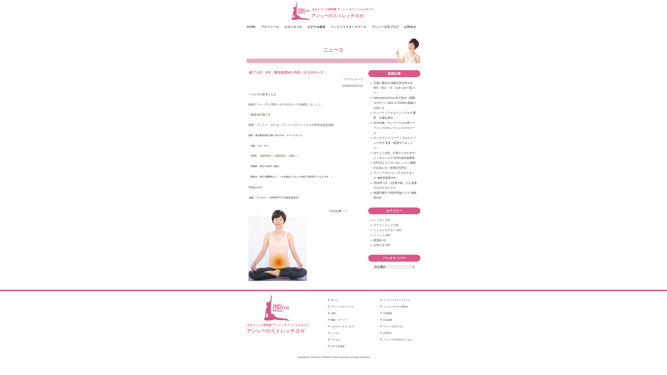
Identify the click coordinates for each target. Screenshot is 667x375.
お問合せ (410, 27)
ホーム (334, 300)
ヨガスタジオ (293, 27)
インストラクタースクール (349, 27)
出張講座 (387, 313)
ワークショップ (383, 225)
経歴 (333, 313)
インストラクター (384, 230)
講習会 (377, 240)
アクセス (335, 339)
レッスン (379, 220)
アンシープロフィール (342, 306)
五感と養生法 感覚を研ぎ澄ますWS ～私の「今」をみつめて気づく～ (394, 87)
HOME (251, 27)
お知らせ (379, 245)
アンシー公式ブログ (385, 27)
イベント (379, 235)
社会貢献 (387, 320)
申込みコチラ (255, 187)
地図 (251, 197)
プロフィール (270, 27)
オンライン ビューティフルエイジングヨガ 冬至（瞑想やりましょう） (394, 142)
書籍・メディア (339, 320)
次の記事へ (337, 211)
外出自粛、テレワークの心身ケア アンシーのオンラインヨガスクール (395, 127)
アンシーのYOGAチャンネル (397, 339)
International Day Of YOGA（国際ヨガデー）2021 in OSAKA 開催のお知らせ (394, 102)
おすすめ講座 (317, 27)
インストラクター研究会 (395, 306)
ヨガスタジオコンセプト (343, 326)
